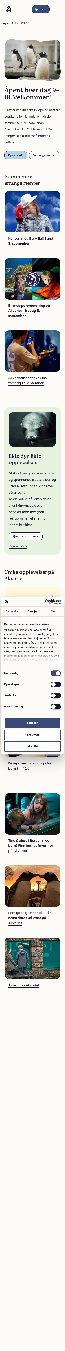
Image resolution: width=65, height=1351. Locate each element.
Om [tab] (53, 611)
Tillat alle (32, 722)
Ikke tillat (32, 746)
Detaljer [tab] (33, 611)
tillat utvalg (32, 734)
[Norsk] (9, 9)
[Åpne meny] (55, 9)
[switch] (56, 684)
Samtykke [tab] (12, 611)
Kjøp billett (40, 9)
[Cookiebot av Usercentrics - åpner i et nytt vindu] (46, 601)
